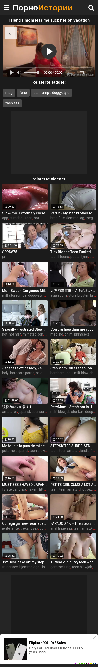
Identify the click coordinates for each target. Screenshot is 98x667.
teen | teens (59, 257)
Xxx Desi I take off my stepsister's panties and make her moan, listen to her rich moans (25, 562)
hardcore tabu (61, 373)
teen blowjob (40, 451)
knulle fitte (88, 451)
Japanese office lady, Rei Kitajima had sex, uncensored (25, 368)
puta (5, 451)
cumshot (17, 218)
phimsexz (82, 334)
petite (75, 257)
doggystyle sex (40, 295)
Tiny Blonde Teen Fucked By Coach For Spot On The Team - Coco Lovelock (73, 252)
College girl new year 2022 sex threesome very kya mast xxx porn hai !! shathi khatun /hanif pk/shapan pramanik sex (25, 523)
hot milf (15, 334)
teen (28, 218)
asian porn (58, 295)
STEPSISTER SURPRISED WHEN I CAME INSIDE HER (73, 446)
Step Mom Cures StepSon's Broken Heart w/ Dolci (73, 368)
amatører (9, 412)
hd (61, 334)
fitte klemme (68, 218)
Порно (25, 7)
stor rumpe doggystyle (51, 93)
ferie (23, 93)
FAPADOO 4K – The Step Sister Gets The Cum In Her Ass (73, 523)
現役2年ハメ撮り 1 (16, 407)
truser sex (10, 567)
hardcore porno (22, 373)
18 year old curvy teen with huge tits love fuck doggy (73, 562)
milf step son (33, 334)
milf (53, 412)
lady (5, 373)
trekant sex (29, 528)
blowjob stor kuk (71, 412)
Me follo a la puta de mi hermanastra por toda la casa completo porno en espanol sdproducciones (25, 446)
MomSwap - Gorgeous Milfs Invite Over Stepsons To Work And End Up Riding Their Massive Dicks (25, 291)
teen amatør (69, 451)
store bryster (78, 295)
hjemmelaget (30, 567)
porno (44, 528)
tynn (84, 257)
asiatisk (42, 373)
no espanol (19, 451)
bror (53, 218)
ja (3, 257)
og (82, 218)
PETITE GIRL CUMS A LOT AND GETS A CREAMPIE (73, 485)
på (24, 489)
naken (32, 489)
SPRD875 (9, 252)
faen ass (12, 103)
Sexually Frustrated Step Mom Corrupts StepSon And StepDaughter (25, 329)
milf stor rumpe (14, 295)
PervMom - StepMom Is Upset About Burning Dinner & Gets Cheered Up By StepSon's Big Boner (73, 407)
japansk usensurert (34, 412)
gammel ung (60, 567)
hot (36, 218)
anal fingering (61, 528)
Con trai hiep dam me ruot (71, 329)
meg (9, 93)
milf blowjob (83, 373)
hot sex (86, 489)
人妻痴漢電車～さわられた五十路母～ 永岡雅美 (73, 291)
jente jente (10, 528)
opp (5, 218)
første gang (11, 489)
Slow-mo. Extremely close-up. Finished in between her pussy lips (25, 213)
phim (69, 334)
